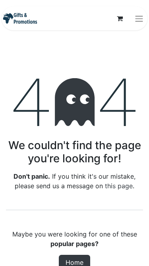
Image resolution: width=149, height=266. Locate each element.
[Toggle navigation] (139, 18)
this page (119, 186)
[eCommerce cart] (120, 18)
